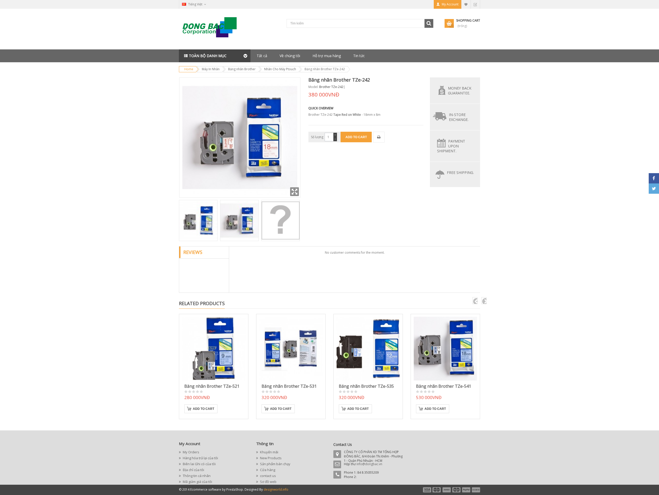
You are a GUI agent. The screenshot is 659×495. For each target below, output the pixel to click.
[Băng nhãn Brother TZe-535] (368, 349)
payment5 (466, 489)
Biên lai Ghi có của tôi (199, 464)
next (484, 300)
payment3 (447, 489)
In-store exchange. (459, 117)
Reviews (192, 252)
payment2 (436, 489)
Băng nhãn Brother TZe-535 (366, 386)
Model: (313, 87)
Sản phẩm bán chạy (274, 464)
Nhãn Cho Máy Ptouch (280, 69)
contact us (267, 475)
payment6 (475, 489)
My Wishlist (465, 4)
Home (188, 69)
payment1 (426, 489)
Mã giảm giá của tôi (197, 481)
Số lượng (317, 137)
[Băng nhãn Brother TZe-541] (445, 349)
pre (475, 300)
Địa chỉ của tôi (193, 469)
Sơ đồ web (267, 481)
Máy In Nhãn (211, 69)
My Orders (190, 452)
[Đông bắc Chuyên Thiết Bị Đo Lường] (211, 29)
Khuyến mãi (268, 452)
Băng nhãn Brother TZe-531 (289, 386)
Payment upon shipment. (451, 146)
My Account (450, 4)
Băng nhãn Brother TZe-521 (211, 386)
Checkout (475, 4)
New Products (270, 458)
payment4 (457, 489)
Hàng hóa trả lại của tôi (200, 458)
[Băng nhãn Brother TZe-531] (291, 349)
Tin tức (359, 55)
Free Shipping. (460, 172)
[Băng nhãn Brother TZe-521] (214, 349)
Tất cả (262, 55)
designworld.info (276, 489)
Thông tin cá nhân (196, 475)
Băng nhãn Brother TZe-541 (443, 386)
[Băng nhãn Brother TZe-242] (198, 220)
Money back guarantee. (459, 90)
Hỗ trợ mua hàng (327, 55)
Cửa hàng (267, 469)
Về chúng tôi (290, 55)
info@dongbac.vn (369, 464)
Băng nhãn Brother (242, 69)
